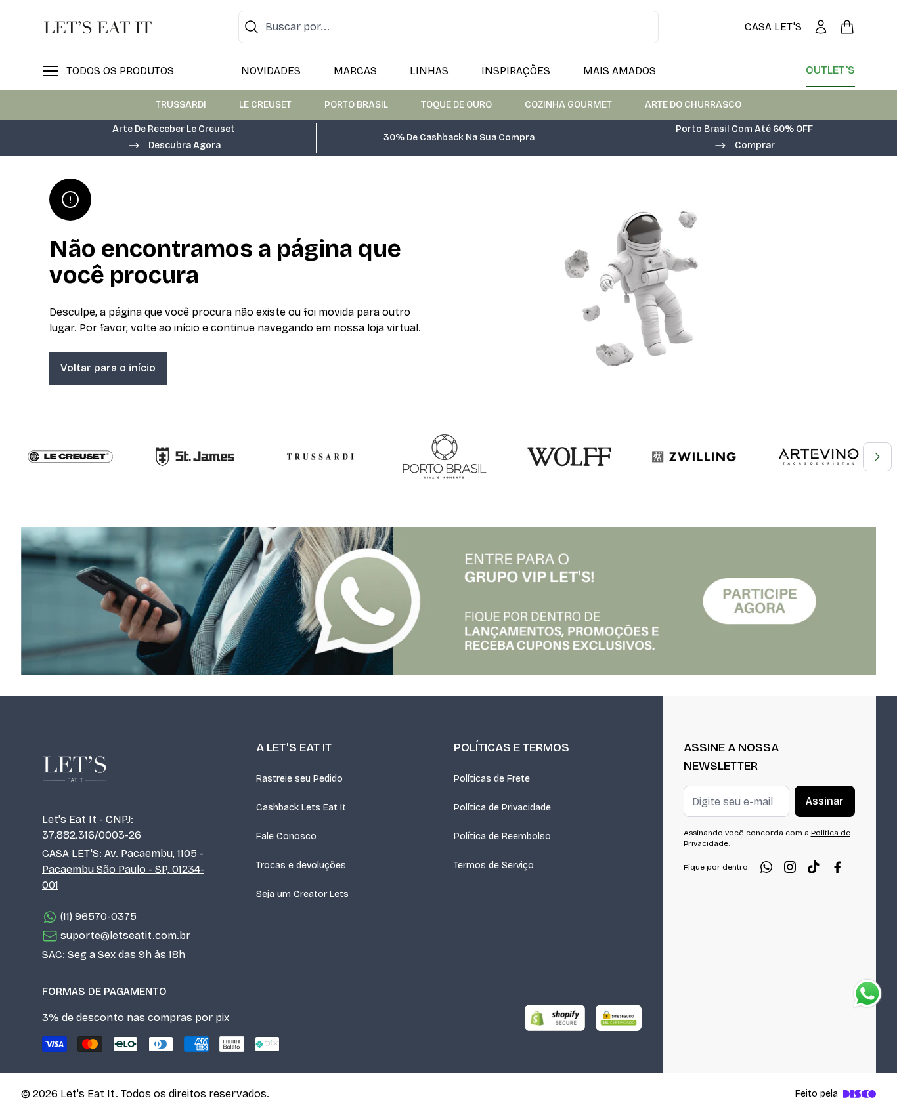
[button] (174, 144)
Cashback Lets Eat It (301, 807)
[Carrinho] (847, 27)
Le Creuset (265, 104)
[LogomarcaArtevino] (819, 457)
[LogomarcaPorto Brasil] (444, 457)
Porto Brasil (356, 104)
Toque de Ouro (456, 104)
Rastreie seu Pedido (299, 778)
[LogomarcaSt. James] (195, 457)
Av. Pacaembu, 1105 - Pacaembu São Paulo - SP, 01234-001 (123, 869)
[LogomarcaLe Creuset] (70, 457)
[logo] (98, 26)
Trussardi (181, 104)
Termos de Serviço (494, 865)
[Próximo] (877, 456)
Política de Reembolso (502, 836)
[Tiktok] (813, 867)
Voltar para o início (108, 368)
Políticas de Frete (492, 778)
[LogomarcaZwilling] (694, 457)
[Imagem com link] (448, 601)
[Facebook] (837, 867)
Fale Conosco (286, 836)
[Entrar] (821, 27)
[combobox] (448, 27)
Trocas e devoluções (301, 865)
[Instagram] (790, 867)
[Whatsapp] (766, 867)
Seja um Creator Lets (302, 894)
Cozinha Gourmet (568, 104)
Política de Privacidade (502, 807)
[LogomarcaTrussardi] (320, 457)
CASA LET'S (773, 26)
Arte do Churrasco (693, 104)
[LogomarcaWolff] (569, 457)
